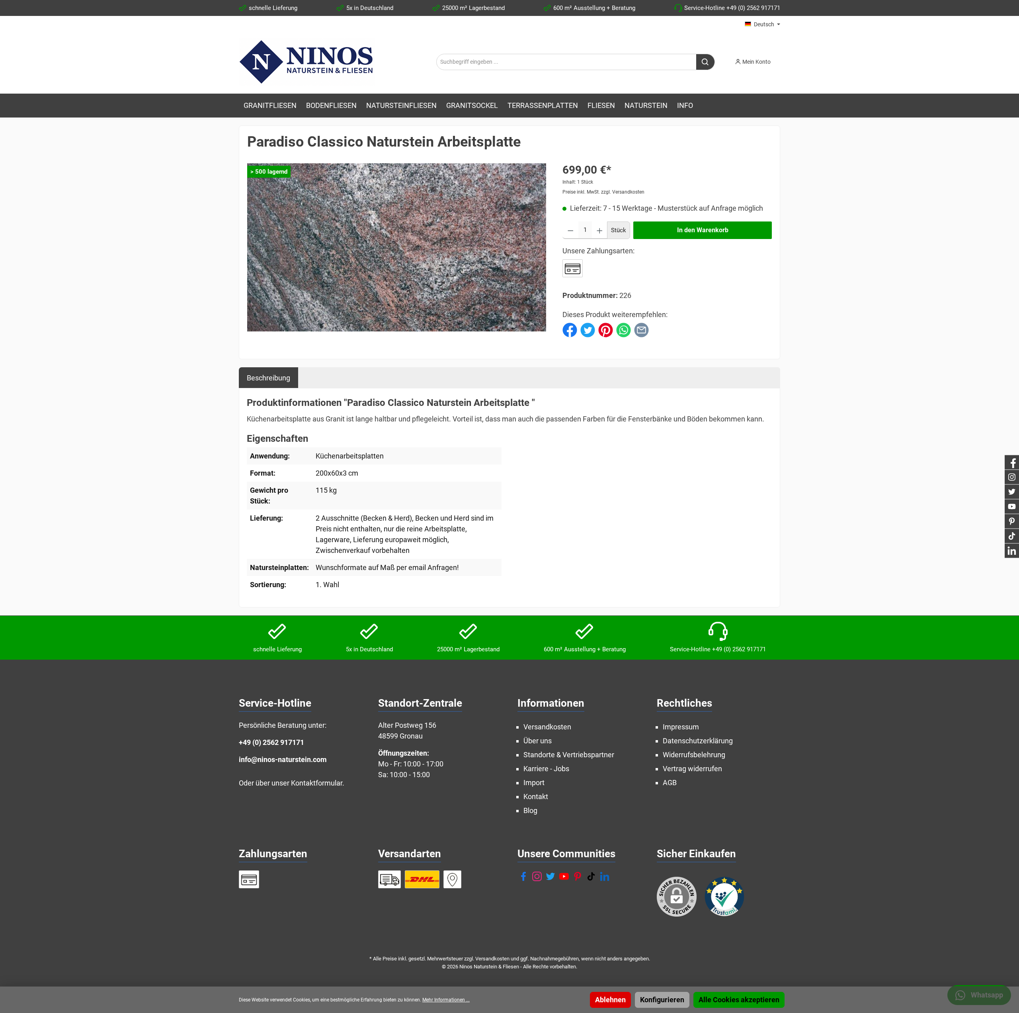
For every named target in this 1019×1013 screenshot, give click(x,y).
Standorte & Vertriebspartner (568, 754)
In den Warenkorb (702, 230)
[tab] (268, 377)
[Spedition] (389, 879)
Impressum (681, 727)
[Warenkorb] (782, 59)
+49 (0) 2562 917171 (271, 742)
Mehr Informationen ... (446, 1000)
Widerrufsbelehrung (694, 754)
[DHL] (422, 879)
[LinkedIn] (605, 876)
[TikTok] (591, 876)
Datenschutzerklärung (698, 741)
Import (534, 782)
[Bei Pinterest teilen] (606, 329)
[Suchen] (705, 62)
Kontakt (535, 796)
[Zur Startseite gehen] (307, 62)
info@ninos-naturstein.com (283, 759)
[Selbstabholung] (452, 879)
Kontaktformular (316, 783)
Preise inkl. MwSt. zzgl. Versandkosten (603, 192)
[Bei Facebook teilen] (570, 329)
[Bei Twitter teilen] (588, 329)
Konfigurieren (662, 999)
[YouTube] (564, 876)
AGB (670, 782)
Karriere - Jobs (546, 768)
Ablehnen (610, 999)
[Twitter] (550, 876)
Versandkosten (547, 727)
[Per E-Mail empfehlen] (641, 329)
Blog (530, 810)
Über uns (537, 741)
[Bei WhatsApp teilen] (623, 329)
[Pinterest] (578, 876)
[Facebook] (523, 876)
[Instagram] (537, 876)
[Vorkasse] (572, 268)
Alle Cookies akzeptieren (739, 999)
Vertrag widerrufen (692, 768)
